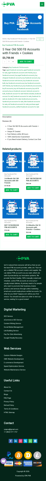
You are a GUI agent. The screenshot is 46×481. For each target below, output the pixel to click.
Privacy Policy (9, 402)
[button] (40, 17)
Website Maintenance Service (14, 370)
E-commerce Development (13, 363)
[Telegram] (35, 441)
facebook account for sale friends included (20, 94)
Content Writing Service (12, 323)
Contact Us (8, 391)
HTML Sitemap (9, 412)
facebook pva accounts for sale (12, 101)
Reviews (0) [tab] (6, 121)
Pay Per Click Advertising (13, 334)
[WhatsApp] (30, 441)
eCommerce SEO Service (13, 320)
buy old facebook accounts (23, 88)
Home (4, 39)
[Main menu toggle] (42, 4)
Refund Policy (9, 405)
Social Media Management (13, 327)
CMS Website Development (14, 359)
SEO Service (8, 316)
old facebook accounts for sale (18, 104)
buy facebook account (29, 78)
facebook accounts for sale (22, 96)
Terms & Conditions (11, 409)
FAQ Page (7, 398)
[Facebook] (11, 441)
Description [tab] (7, 117)
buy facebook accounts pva (15, 83)
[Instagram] (21, 441)
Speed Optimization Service (14, 366)
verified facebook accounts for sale (27, 107)
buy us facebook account (17, 91)
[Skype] (25, 441)
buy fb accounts (7, 88)
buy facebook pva (17, 86)
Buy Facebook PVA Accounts (17, 39)
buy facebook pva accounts (32, 86)
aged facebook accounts (14, 70)
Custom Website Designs (13, 355)
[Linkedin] (16, 441)
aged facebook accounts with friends (20, 73)
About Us (7, 387)
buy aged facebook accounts (24, 75)
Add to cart (26, 62)
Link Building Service (11, 331)
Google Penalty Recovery (13, 338)
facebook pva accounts (29, 99)
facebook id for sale (14, 99)
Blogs (6, 394)
